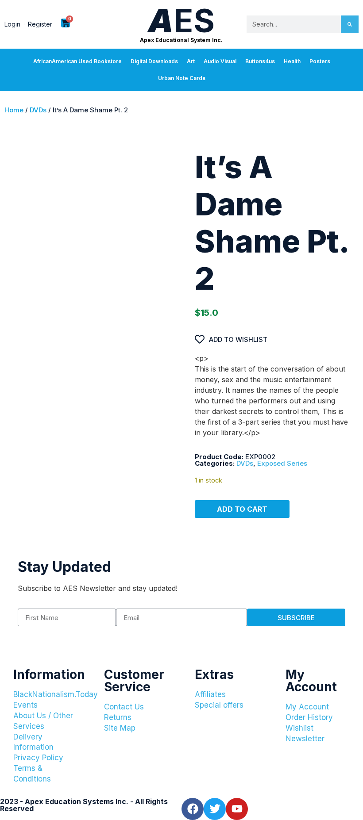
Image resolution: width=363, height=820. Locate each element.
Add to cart (242, 509)
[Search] (350, 24)
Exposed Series (282, 463)
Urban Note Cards (181, 78)
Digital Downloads (154, 61)
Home (13, 110)
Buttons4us (260, 61)
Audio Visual (220, 61)
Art (191, 61)
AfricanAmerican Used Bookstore (77, 61)
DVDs (38, 110)
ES (181, 20)
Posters (319, 61)
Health (292, 61)
